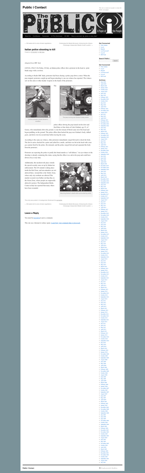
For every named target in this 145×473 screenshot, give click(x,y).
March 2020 (104, 164)
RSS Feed (103, 54)
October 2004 (104, 422)
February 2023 (104, 120)
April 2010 (103, 346)
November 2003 (105, 432)
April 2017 (103, 207)
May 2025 (103, 95)
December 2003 (105, 430)
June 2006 (103, 417)
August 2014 (104, 259)
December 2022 (105, 122)
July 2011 (103, 323)
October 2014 (104, 255)
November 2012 (105, 293)
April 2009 (103, 365)
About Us (28, 36)
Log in (102, 47)
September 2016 (105, 219)
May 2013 (103, 283)
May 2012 (103, 304)
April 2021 (103, 145)
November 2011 (105, 316)
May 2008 (103, 378)
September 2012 (105, 297)
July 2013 (103, 281)
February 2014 (104, 268)
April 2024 (103, 106)
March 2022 (104, 131)
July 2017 (103, 202)
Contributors (36, 36)
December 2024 (105, 99)
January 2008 (104, 386)
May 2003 (103, 441)
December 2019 (105, 165)
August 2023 (104, 112)
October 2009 (104, 356)
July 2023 (103, 114)
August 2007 (104, 394)
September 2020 (105, 154)
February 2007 (104, 403)
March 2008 (104, 382)
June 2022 (103, 127)
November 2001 (105, 455)
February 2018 (104, 190)
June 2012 (103, 302)
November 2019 (105, 167)
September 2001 (105, 458)
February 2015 (104, 249)
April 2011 (103, 329)
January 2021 (104, 148)
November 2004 (105, 420)
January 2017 (104, 211)
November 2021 (105, 135)
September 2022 (105, 125)
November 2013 (105, 274)
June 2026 (103, 82)
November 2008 (105, 371)
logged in (37, 218)
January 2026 (104, 87)
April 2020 (103, 162)
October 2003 (104, 434)
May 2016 (103, 226)
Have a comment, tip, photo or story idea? (84, 36)
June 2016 (103, 224)
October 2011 (104, 318)
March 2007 (104, 401)
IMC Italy (41, 52)
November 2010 (105, 337)
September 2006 (105, 413)
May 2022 (103, 129)
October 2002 (104, 445)
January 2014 (104, 270)
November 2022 (105, 124)
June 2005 (103, 418)
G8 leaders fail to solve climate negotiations (38, 43)
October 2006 (104, 411)
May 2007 (103, 397)
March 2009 (104, 367)
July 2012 (103, 300)
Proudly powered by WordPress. (109, 468)
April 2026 (103, 84)
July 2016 (103, 223)
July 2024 (103, 103)
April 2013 (103, 285)
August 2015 (104, 240)
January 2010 (104, 352)
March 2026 (104, 86)
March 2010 (104, 348)
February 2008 (104, 384)
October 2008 (104, 373)
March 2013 (104, 287)
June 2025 (103, 93)
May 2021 (103, 143)
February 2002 (104, 451)
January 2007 (104, 405)
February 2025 (104, 97)
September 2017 (105, 198)
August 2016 (104, 221)
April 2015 (103, 245)
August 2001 (104, 460)
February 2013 (104, 289)
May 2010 (103, 344)
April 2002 (103, 447)
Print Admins (104, 45)
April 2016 (103, 228)
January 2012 (104, 312)
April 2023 (103, 118)
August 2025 (104, 91)
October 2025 (104, 89)
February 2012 (104, 310)
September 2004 (105, 424)
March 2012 (104, 308)
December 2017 (105, 194)
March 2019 (104, 177)
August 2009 (104, 359)
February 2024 (104, 108)
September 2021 (105, 137)
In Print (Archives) (56, 36)
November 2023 (105, 110)
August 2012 (104, 299)
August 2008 (104, 375)
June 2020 (103, 158)
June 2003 (103, 439)
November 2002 (105, 443)
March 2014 (104, 266)
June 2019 (103, 171)
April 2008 (103, 380)
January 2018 (104, 192)
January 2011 (104, 335)
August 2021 (104, 139)
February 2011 (104, 333)
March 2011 (104, 331)
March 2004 (104, 426)
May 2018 (103, 186)
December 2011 (105, 314)
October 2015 (104, 236)
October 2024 (104, 101)
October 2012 (104, 295)
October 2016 (104, 217)
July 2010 (103, 342)
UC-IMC (66, 36)
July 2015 (103, 242)
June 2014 (103, 262)
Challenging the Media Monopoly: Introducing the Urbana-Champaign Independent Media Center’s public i (76, 44)
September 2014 (105, 257)
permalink (59, 200)
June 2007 (103, 396)
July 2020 (103, 156)
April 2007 (103, 399)
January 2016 (104, 232)
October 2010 (104, 339)
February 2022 (104, 133)
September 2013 (105, 278)
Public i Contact (34, 7)
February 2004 (104, 428)
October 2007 (104, 390)
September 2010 (105, 340)
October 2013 (104, 276)
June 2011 (103, 325)
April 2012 (103, 306)
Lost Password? (105, 51)
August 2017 (104, 200)
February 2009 (104, 369)
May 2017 (103, 205)
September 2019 (105, 169)
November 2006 (105, 409)
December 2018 (105, 179)
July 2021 (103, 141)
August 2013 (104, 280)
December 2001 (105, 453)
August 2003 (104, 437)
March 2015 (104, 247)
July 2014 (103, 261)
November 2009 (105, 354)
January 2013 (104, 291)
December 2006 (105, 407)
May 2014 (103, 264)
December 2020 (105, 150)
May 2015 (103, 243)
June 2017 (103, 203)
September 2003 (105, 436)
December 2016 (105, 213)
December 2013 (105, 272)
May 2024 (103, 105)
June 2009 (103, 361)
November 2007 (105, 388)
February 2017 (104, 209)
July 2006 (103, 415)
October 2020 (104, 152)
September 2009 (105, 358)
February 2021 (104, 146)
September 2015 (105, 238)
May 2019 (103, 173)
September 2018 (105, 183)
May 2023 (103, 116)
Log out (103, 53)
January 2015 (104, 251)
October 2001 (104, 456)
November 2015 (105, 234)
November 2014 (105, 253)
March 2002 (104, 449)
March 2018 (104, 188)
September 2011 (105, 320)
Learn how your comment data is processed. (65, 223)
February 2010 (104, 350)
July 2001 (103, 462)
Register (103, 49)
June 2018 (103, 184)
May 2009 (103, 363)
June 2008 (103, 377)
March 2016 (104, 230)
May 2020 (103, 160)
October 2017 (104, 196)
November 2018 (105, 181)
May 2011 (103, 327)
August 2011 (104, 321)
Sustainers (45, 36)
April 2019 (103, 175)
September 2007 (105, 392)
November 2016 (105, 215)
